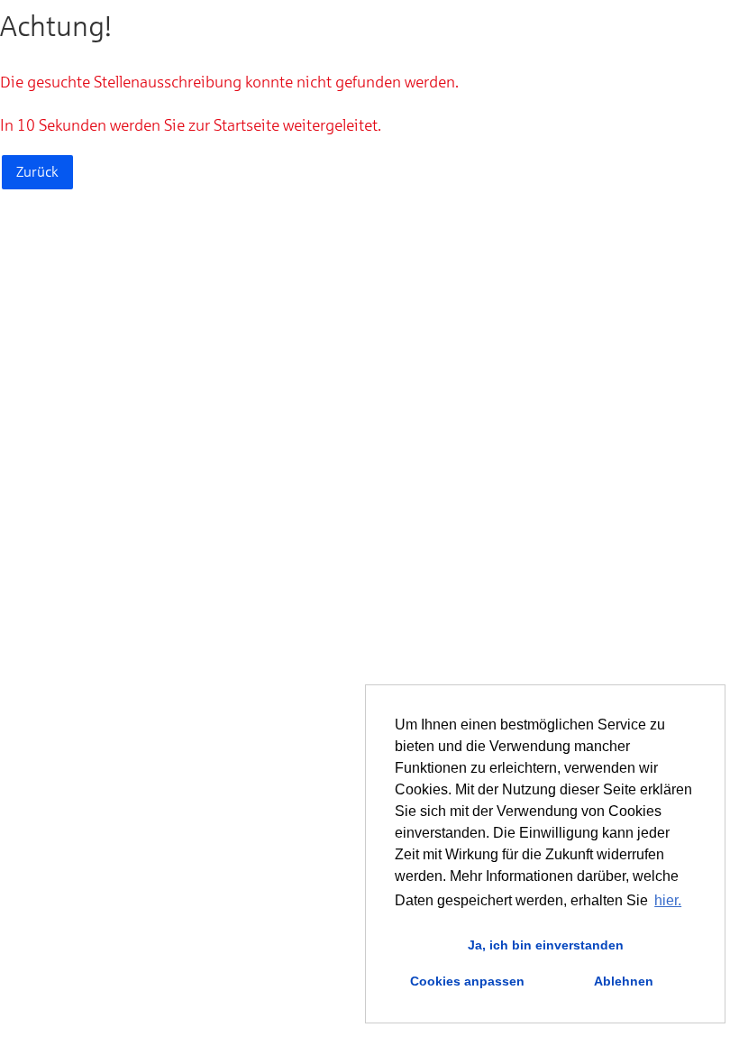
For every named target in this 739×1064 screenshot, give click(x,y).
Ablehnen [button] (623, 981)
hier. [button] (667, 900)
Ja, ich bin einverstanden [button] (546, 945)
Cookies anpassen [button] (467, 981)
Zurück (37, 171)
